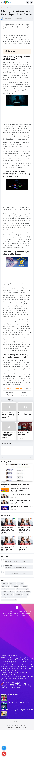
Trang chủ (3, 7)
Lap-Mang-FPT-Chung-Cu (8, 591)
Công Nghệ (9, 7)
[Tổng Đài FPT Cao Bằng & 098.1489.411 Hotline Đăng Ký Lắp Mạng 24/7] (5, 502)
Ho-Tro (12, 589)
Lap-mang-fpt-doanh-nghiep (23, 591)
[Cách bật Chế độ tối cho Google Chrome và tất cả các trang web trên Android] (9, 407)
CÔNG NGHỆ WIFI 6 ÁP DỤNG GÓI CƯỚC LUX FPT (16, 702)
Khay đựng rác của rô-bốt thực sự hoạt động (24, 413)
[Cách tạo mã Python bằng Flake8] (25, 426)
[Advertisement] (17, 636)
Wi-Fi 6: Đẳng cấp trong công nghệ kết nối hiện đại (17, 710)
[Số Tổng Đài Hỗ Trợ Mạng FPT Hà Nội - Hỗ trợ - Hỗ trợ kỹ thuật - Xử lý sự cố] (5, 496)
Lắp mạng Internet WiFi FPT (12, 663)
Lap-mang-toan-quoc (7, 594)
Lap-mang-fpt (25, 589)
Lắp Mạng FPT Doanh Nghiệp (19, 725)
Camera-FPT (13, 583)
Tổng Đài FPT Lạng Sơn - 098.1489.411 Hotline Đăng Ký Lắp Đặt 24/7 (8, 547)
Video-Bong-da (12, 599)
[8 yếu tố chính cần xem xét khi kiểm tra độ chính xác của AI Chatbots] (9, 426)
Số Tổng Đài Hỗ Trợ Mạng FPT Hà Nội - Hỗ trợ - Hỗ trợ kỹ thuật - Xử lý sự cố (21, 495)
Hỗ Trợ (18, 589)
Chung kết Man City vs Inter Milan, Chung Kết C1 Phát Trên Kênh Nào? (21, 507)
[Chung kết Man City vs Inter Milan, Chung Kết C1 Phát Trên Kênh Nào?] (5, 508)
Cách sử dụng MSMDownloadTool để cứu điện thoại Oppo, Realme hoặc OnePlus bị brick (15, 485)
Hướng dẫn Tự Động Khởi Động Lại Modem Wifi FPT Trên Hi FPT (19, 489)
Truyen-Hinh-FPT (12, 597)
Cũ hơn (30, 457)
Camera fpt (5, 583)
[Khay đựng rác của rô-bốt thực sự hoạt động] (25, 407)
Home (8, 725)
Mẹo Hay (26, 594)
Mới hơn (4, 457)
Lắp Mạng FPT (18, 594)
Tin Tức (4, 597)
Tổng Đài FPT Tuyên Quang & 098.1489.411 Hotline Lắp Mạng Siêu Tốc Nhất (7, 530)
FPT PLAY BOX (15, 586)
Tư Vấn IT (4, 599)
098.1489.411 (20, 684)
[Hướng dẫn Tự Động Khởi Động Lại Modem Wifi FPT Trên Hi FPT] (5, 490)
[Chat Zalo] (3, 747)
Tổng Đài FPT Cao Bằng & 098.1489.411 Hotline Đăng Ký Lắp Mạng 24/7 (20, 501)
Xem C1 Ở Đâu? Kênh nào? (9, 694)
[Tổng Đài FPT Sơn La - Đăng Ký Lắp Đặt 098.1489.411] (25, 540)
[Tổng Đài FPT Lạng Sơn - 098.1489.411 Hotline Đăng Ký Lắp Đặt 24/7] (8, 540)
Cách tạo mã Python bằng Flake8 (24, 433)
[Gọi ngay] (3, 753)
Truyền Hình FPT (22, 597)
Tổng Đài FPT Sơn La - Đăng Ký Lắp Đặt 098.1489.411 (24, 547)
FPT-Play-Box (24, 586)
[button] (2, 2)
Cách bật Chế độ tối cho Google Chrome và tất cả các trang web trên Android (8, 415)
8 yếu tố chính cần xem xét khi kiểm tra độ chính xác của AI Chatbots (8, 435)
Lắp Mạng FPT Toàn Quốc (14, 727)
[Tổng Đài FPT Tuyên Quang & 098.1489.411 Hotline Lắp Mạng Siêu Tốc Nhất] (8, 522)
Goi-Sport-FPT (5, 589)
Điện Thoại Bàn (5, 586)
